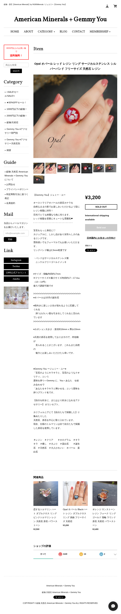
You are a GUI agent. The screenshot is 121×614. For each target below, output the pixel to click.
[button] (46, 32)
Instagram (16, 260)
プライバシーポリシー (17, 189)
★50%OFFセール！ (16, 102)
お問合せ (10, 184)
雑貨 (9, 150)
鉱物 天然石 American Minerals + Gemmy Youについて (16, 175)
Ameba (16, 279)
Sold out (101, 227)
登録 (10, 239)
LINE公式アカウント (16, 272)
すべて (43, 554)
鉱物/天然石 (12, 122)
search (16, 71)
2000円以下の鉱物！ (17, 115)
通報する (88, 246)
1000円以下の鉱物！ (17, 109)
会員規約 (10, 203)
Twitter (16, 266)
